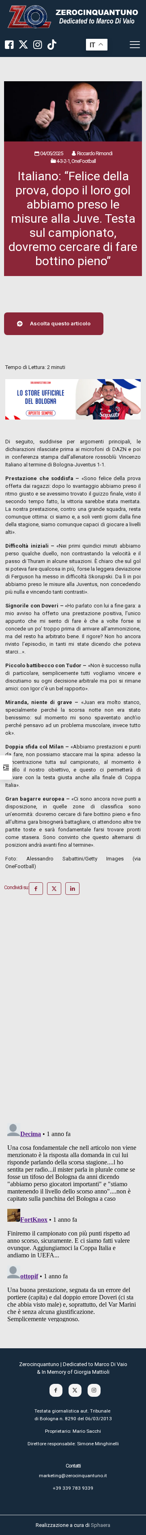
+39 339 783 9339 (73, 1488)
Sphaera (100, 1525)
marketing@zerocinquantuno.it (73, 1475)
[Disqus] (73, 1012)
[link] (73, 16)
